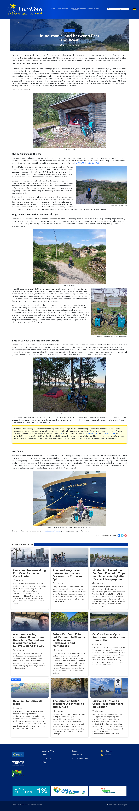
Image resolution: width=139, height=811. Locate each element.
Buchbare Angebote (80, 758)
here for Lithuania (90, 434)
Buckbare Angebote (75, 9)
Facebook (108, 755)
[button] (134, 9)
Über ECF (46, 755)
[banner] (25, 9)
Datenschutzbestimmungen (117, 805)
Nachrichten (63, 9)
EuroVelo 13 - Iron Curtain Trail (86, 163)
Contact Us (95, 9)
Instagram (108, 751)
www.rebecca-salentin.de (51, 531)
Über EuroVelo (85, 9)
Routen (52, 9)
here (60, 434)
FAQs (44, 762)
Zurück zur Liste (21, 23)
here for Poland (108, 434)
